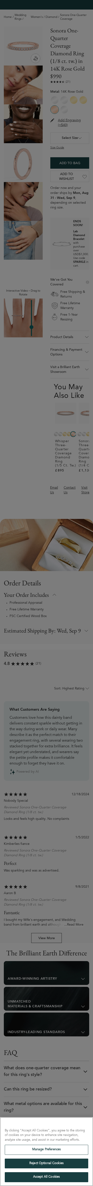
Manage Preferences (46, 1149)
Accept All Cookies (46, 1177)
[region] (46, 1151)
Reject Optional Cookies (46, 1163)
